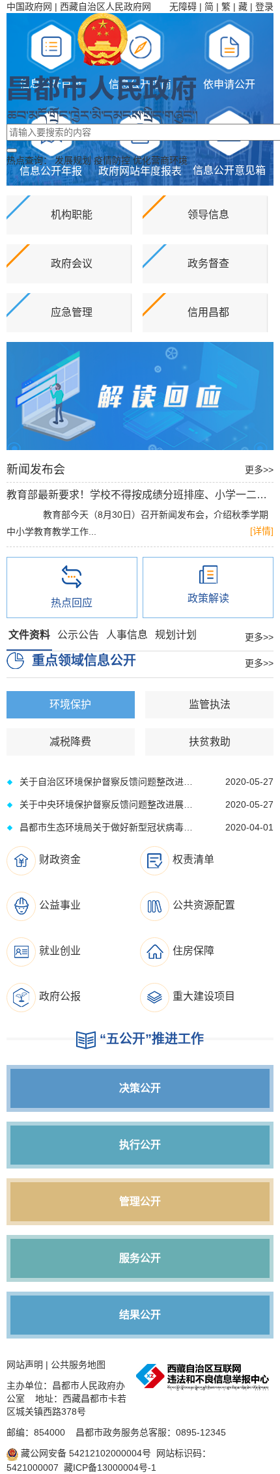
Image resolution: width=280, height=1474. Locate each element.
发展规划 (73, 160)
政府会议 (71, 263)
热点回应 (71, 602)
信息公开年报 (51, 171)
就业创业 (60, 950)
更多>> (259, 469)
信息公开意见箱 (229, 170)
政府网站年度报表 (140, 171)
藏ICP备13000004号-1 (110, 1467)
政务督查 (208, 263)
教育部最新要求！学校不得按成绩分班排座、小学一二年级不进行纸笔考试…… (140, 494)
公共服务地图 (78, 1364)
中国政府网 (29, 6)
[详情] (261, 531)
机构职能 (71, 214)
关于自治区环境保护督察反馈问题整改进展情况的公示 (106, 781)
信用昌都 (208, 312)
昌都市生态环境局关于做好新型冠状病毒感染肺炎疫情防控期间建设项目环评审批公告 (106, 827)
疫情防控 (112, 160)
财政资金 (60, 859)
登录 (264, 6)
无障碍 (183, 6)
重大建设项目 (204, 996)
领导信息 (208, 214)
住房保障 (193, 950)
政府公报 (60, 996)
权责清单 (193, 859)
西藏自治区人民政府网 (105, 6)
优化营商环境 (160, 160)
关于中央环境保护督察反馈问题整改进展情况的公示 (106, 804)
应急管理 (71, 312)
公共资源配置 (204, 905)
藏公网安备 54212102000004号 (84, 1453)
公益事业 (60, 905)
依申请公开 (229, 84)
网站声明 (25, 1364)
